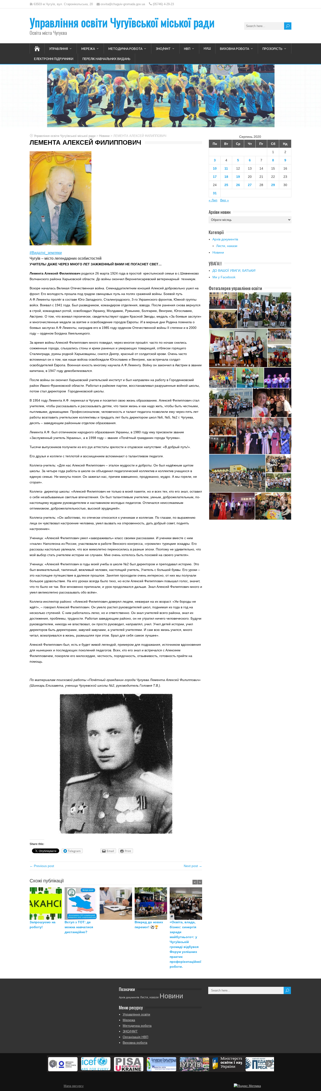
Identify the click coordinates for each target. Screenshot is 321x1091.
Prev (53, 1063)
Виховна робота (234, 49)
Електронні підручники (53, 59)
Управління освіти (136, 1014)
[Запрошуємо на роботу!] (47, 903)
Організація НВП (135, 1037)
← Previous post (42, 866)
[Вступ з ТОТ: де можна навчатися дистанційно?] (82, 903)
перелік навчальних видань (106, 59)
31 (215, 193)
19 (238, 177)
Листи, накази (226, 246)
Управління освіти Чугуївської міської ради (122, 22)
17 (215, 177)
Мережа (88, 49)
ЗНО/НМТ (163, 49)
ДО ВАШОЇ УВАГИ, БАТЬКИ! (234, 270)
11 (226, 168)
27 (250, 185)
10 (215, 168)
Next (269, 1063)
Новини (218, 252)
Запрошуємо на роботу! (42, 924)
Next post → (193, 866)
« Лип (213, 200)
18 (226, 177)
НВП (187, 49)
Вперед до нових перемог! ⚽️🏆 (149, 924)
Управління (58, 49)
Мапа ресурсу (74, 1086)
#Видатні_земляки (46, 253)
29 (273, 185)
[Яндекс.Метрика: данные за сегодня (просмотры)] (247, 1086)
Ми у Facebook (223, 277)
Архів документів (225, 239)
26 (238, 185)
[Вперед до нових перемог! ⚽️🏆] (152, 903)
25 (226, 185)
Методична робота (125, 49)
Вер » (224, 200)
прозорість (272, 49)
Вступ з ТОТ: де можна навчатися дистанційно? (79, 927)
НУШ (207, 48)
